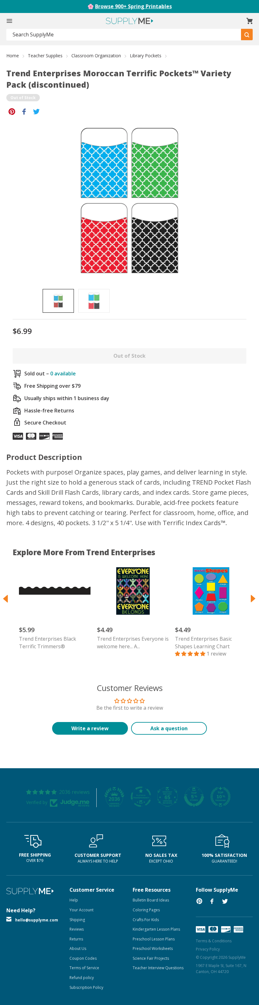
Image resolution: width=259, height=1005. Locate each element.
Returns (76, 939)
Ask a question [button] (169, 728)
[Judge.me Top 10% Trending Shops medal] (220, 797)
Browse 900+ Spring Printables (133, 6)
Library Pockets (145, 56)
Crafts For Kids (146, 919)
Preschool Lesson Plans (154, 939)
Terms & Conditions (214, 941)
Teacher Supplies (45, 56)
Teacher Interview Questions (158, 967)
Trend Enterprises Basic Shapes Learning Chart (203, 642)
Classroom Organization (96, 56)
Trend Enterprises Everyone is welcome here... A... (133, 642)
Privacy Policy (208, 949)
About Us (77, 948)
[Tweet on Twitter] (36, 111)
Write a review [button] (90, 728)
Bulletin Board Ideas (151, 900)
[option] (58, 301)
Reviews (76, 929)
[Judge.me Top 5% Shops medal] (194, 797)
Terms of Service (84, 967)
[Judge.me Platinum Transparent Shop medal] (141, 797)
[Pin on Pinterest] (12, 111)
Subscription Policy (86, 987)
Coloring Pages (146, 910)
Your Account (81, 910)
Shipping (77, 919)
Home (12, 56)
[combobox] (123, 35)
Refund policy (81, 977)
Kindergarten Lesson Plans (156, 929)
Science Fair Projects (151, 958)
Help (73, 900)
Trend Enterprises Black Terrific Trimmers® (47, 642)
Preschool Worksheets (153, 948)
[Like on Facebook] (24, 111)
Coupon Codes (83, 958)
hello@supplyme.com (36, 920)
